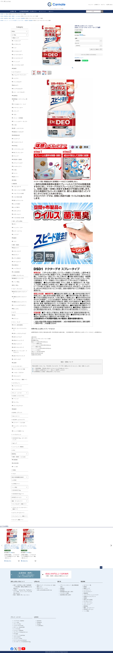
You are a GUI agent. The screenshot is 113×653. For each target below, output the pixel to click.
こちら (27, 594)
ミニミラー (16, 78)
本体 (14, 315)
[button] (2, 545)
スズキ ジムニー (17, 214)
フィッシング (16, 61)
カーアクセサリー (17, 72)
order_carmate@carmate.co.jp (44, 590)
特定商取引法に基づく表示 (66, 591)
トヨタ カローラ (17, 186)
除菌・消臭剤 (16, 244)
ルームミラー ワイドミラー (19, 74)
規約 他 (59, 581)
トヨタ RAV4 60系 (17, 197)
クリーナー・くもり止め (19, 422)
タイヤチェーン (16, 383)
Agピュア (15, 443)
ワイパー (15, 173)
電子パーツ (16, 176)
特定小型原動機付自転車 (18, 477)
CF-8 (14, 450)
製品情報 (83, 581)
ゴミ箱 (14, 124)
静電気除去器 (16, 135)
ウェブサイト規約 (64, 593)
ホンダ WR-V (16, 207)
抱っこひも (16, 308)
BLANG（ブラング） (18, 412)
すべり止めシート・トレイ (19, 104)
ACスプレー (16, 254)
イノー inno (16, 622)
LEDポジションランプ (18, 340)
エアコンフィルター (18, 163)
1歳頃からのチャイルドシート (20, 297)
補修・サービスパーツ (17, 501)
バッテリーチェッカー (18, 149)
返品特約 (62, 590)
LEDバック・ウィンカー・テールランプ (20, 351)
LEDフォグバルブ (17, 337)
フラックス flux (17, 624)
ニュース (91, 4)
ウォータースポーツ (18, 54)
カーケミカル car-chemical (19, 640)
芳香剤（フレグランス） (18, 275)
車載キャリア (16, 38)
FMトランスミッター (18, 152)
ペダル (14, 114)
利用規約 (62, 588)
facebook (39, 620)
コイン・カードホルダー (19, 92)
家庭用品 (6, 16)
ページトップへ (101, 567)
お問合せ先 (36, 581)
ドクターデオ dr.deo (18, 625)
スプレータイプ (17, 251)
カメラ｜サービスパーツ (18, 512)
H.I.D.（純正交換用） (18, 325)
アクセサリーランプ (18, 142)
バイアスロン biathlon (18, 620)
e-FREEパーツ (16, 483)
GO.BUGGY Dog (17, 490)
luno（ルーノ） (16, 416)
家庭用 (26, 20)
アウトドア (16, 156)
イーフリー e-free (17, 638)
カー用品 (6, 14)
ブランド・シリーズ (8, 20)
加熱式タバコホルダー (18, 131)
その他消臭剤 (16, 272)
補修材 (14, 238)
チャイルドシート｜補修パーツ (20, 516)
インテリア (16, 234)
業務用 (14, 68)
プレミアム (16, 402)
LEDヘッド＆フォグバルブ (19, 333)
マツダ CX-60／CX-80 (18, 217)
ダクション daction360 (19, 627)
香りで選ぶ (16, 285)
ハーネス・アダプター (18, 372)
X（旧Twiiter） (40, 625)
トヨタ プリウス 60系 (18, 193)
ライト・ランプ (16, 322)
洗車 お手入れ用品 (88, 599)
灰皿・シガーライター (18, 128)
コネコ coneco (17, 636)
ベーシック (16, 398)
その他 (14, 169)
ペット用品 (14, 487)
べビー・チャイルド (17, 288)
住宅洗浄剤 (16, 463)
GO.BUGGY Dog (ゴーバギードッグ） (20, 438)
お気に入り (34, 11)
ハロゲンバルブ (17, 359)
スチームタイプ (17, 261)
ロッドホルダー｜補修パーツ (20, 504)
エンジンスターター (17, 366)
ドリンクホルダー (17, 81)
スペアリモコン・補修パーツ (20, 379)
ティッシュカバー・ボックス (20, 121)
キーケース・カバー (18, 107)
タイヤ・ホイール (17, 231)
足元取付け (16, 265)
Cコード (77, 43)
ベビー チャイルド (88, 603)
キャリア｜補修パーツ (18, 519)
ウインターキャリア (18, 58)
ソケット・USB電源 (18, 118)
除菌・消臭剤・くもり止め (14, 16)
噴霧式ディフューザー (18, 278)
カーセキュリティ (17, 166)
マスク (14, 473)
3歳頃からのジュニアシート (20, 301)
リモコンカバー (17, 376)
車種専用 (15, 183)
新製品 (13, 31)
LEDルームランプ (17, 343)
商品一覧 (14, 11)
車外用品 (15, 145)
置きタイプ (16, 247)
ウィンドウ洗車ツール (18, 431)
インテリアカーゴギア (18, 65)
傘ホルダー (16, 85)
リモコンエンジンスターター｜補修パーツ (20, 508)
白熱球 (14, 362)
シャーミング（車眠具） (18, 446)
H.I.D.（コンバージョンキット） (20, 329)
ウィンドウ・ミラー (18, 227)
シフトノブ (16, 111)
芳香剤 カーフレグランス (90, 596)
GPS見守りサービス (16, 497)
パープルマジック (17, 434)
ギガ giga (15, 633)
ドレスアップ (16, 138)
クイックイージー (17, 389)
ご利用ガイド (97, 4)
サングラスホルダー (18, 88)
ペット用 (15, 466)
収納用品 (15, 95)
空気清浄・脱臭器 (17, 159)
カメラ (14, 312)
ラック (14, 47)
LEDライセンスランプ (18, 347)
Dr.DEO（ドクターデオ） (18, 20)
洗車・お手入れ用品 (17, 221)
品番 (76, 38)
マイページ (43, 11)
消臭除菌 (23, 18)
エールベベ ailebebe (18, 630)
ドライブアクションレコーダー (91, 594)
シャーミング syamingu (19, 635)
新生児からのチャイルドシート (20, 292)
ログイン (103, 4)
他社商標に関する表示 (65, 594)
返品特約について (79, 57)
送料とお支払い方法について (18, 581)
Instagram (39, 622)
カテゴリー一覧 (87, 585)
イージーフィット (17, 385)
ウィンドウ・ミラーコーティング (20, 426)
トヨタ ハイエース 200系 (19, 190)
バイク (14, 241)
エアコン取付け (17, 258)
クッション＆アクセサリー (19, 305)
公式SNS (36, 617)
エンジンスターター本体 (19, 369)
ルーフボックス (17, 44)
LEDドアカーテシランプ (19, 355)
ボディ (14, 224)
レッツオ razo (16, 628)
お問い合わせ (109, 4)
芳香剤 (14, 180)
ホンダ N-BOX (16, 203)
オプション (16, 318)
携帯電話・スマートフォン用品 (20, 99)
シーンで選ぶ (16, 281)
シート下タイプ (17, 268)
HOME (1, 14)
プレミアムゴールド (18, 405)
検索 (102, 11)
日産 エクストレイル (18, 200)
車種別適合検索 (25, 11)
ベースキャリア (17, 40)
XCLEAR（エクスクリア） (19, 419)
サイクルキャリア (17, 51)
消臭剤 (85, 598)
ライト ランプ (87, 604)
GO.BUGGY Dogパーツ (18, 493)
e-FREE (14, 480)
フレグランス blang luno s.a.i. (20, 632)
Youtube (39, 624)
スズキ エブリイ (17, 210)
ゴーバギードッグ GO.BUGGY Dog (22, 641)
